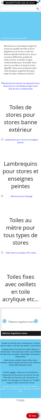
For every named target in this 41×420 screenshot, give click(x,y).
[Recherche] (38, 8)
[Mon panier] (37, 2)
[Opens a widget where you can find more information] (32, 416)
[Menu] (2, 2)
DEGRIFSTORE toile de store (20, 2)
